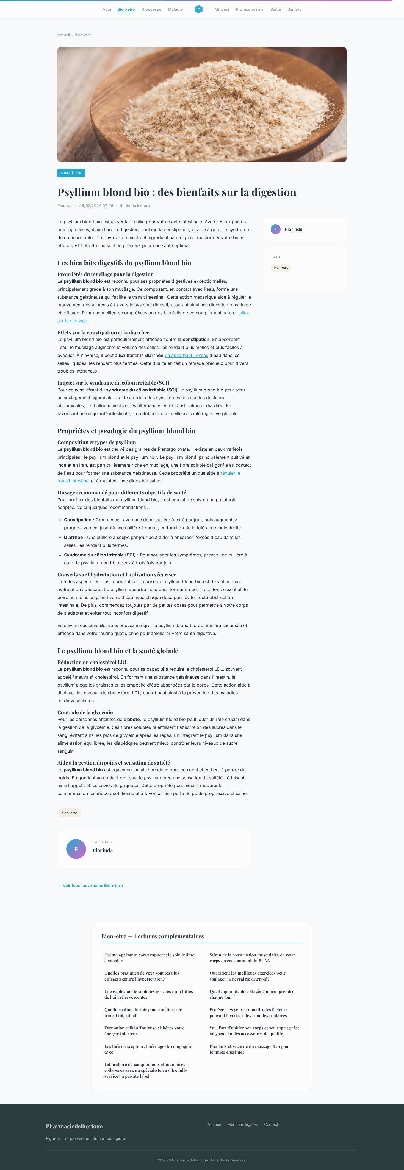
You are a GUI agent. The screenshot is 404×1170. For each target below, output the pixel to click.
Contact (271, 1124)
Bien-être (126, 9)
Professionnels (250, 9)
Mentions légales (242, 1124)
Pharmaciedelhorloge (74, 1126)
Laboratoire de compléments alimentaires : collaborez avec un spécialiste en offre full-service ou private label (145, 1070)
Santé (275, 9)
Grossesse (151, 9)
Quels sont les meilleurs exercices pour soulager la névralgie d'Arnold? (248, 975)
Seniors (294, 9)
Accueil (63, 35)
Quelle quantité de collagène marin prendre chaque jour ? (252, 994)
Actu (107, 9)
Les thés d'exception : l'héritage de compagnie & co (148, 1049)
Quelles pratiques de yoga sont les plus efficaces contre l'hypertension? (141, 975)
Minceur (222, 9)
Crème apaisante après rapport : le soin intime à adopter (149, 957)
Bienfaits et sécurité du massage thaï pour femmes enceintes (250, 1049)
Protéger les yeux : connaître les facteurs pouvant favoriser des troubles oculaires (248, 1012)
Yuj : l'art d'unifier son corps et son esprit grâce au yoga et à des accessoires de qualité (255, 1030)
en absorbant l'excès (186, 355)
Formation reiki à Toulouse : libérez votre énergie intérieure (144, 1030)
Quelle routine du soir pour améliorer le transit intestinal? (143, 1012)
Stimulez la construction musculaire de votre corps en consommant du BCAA (253, 957)
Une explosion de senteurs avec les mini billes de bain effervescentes (148, 994)
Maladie (175, 9)
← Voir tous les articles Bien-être (90, 885)
